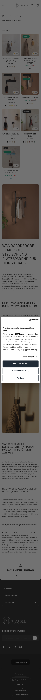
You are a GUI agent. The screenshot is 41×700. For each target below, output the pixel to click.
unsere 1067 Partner (17, 334)
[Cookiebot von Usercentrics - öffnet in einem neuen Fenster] (29, 320)
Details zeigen (28, 357)
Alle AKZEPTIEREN (20, 363)
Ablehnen (20, 378)
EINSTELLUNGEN (19, 371)
